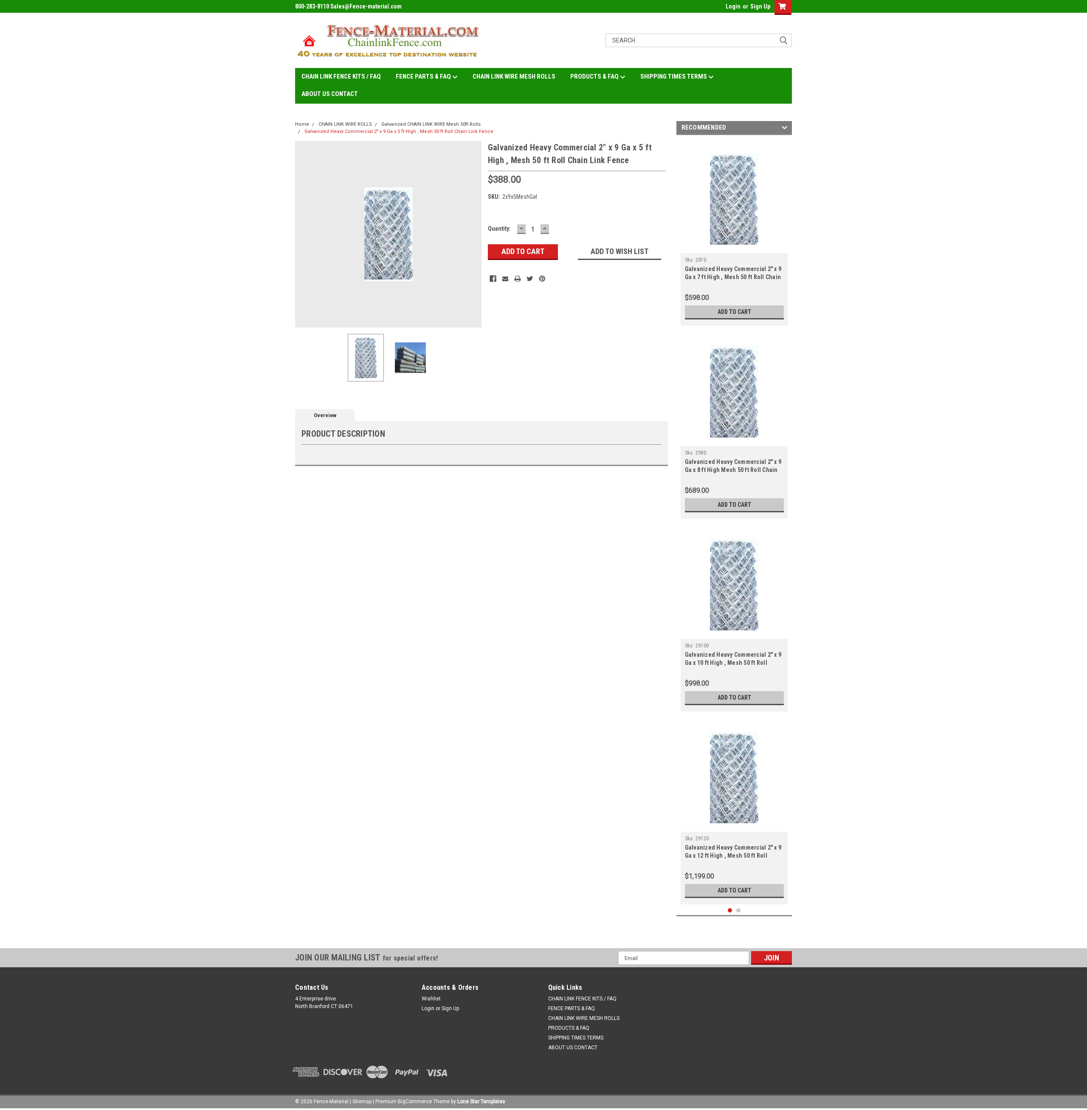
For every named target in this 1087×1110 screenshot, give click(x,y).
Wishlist (431, 999)
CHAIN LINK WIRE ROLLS (345, 124)
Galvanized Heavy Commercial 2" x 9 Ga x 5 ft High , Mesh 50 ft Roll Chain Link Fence (398, 131)
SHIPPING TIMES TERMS (674, 76)
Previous (303, 234)
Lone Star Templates (481, 1101)
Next (473, 234)
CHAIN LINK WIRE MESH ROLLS (514, 76)
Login (733, 6)
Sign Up (760, 6)
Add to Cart (734, 311)
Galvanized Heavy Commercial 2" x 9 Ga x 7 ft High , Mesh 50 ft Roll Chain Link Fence (733, 276)
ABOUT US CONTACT (329, 94)
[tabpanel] (734, 232)
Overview (325, 415)
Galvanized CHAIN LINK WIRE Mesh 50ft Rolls (431, 124)
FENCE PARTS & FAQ (424, 76)
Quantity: (499, 228)
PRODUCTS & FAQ (595, 76)
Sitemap (362, 1101)
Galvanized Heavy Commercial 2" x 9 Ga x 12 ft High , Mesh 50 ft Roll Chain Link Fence (733, 855)
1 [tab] (730, 910)
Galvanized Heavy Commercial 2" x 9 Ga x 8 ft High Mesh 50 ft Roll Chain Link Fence (733, 469)
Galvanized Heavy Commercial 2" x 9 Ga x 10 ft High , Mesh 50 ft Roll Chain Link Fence (733, 662)
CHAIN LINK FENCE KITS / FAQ (341, 76)
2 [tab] (738, 910)
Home (302, 124)
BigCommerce (415, 1101)
